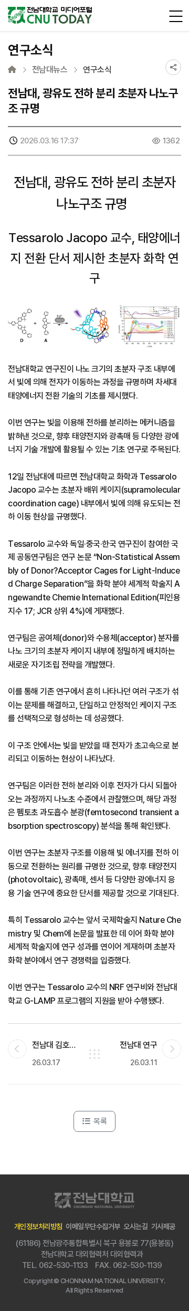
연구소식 (97, 70)
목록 (99, 1121)
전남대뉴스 (50, 70)
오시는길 (135, 1226)
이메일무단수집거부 (93, 1226)
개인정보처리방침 (38, 1226)
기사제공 (163, 1226)
